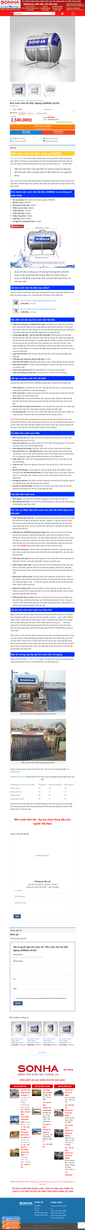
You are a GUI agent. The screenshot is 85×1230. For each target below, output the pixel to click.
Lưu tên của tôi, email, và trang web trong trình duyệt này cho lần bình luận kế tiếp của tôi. (41, 998)
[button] (13, 79)
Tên (14, 979)
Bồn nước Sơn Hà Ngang (35, 100)
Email (15, 988)
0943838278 (58, 132)
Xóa (74, 111)
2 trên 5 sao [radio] (17, 957)
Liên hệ (36, 1208)
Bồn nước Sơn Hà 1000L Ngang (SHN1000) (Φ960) (33, 1041)
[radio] (22, 113)
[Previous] (14, 49)
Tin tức (36, 1210)
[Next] (71, 49)
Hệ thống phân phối (40, 1213)
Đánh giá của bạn (18, 954)
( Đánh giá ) (14, 106)
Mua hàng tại (13, 112)
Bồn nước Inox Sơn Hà (17, 100)
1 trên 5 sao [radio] (14, 957)
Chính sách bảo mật (57, 1218)
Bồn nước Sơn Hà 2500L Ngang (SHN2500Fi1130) (65, 1041)
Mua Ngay (26, 132)
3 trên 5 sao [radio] (23, 957)
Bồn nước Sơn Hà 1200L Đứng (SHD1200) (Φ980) (17, 1041)
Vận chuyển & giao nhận (19, 141)
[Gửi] (53, 13)
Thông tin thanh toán (51, 138)
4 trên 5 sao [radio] (29, 957)
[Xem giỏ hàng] (62, 13)
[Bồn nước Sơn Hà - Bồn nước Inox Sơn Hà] (11, 13)
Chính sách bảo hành (51, 141)
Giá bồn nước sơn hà (18, 776)
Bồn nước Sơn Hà (17, 158)
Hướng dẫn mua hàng (18, 138)
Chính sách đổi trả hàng (59, 1215)
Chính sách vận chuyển (58, 1211)
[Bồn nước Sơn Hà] (42, 5)
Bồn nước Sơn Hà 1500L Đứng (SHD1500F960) (49, 1041)
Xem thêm (41, 1052)
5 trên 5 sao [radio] (38, 957)
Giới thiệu (37, 1205)
